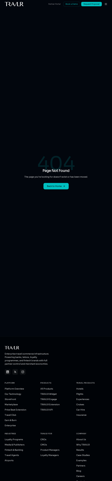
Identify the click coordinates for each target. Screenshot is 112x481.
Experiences (82, 399)
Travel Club (10, 415)
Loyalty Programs (14, 439)
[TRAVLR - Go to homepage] (14, 4)
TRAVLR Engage (48, 399)
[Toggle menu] (106, 4)
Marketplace (11, 404)
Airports (9, 460)
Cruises (80, 404)
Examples (81, 460)
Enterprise (10, 425)
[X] (15, 372)
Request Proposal (91, 4)
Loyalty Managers (49, 455)
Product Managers (50, 450)
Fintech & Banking (14, 450)
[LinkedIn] (7, 372)
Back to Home (54, 186)
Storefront (10, 399)
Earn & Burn (10, 420)
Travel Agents (12, 455)
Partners (80, 465)
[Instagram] (23, 372)
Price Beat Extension (15, 409)
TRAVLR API (46, 409)
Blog (78, 471)
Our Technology (13, 394)
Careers (80, 476)
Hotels (79, 388)
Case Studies (83, 455)
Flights (79, 394)
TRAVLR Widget (48, 394)
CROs (43, 439)
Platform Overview (14, 388)
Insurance (81, 415)
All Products (46, 388)
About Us (81, 439)
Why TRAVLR (83, 444)
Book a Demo (72, 4)
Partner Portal (54, 4)
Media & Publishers (14, 444)
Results (80, 450)
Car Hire (80, 409)
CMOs (43, 444)
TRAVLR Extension (50, 404)
